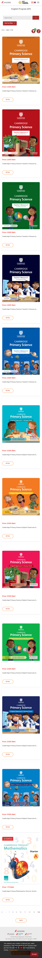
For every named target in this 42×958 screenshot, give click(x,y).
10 (20, 912)
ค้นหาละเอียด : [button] (9, 23)
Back (21, 920)
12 (29, 912)
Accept (34, 954)
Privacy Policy (13, 950)
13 (34, 912)
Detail (8, 99)
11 (25, 912)
